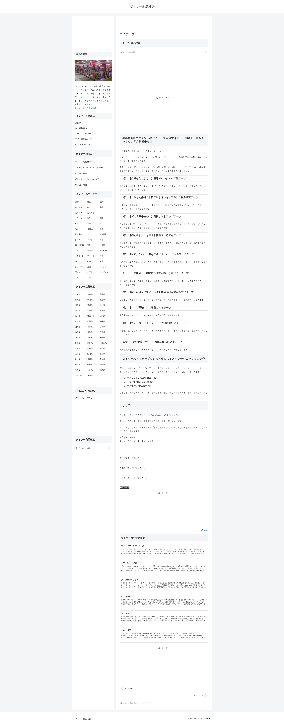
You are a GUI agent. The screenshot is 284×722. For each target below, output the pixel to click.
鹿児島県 (78, 375)
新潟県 (102, 316)
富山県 (77, 321)
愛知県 (90, 332)
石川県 (90, 321)
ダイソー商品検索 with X (86, 108)
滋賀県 (77, 337)
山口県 (90, 354)
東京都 (77, 316)
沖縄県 (90, 375)
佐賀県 (90, 364)
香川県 (77, 359)
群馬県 (77, 310)
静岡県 (77, 332)
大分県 (90, 370)
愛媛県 (90, 359)
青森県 (90, 294)
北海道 (77, 294)
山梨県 (77, 327)
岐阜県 (102, 327)
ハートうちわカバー (84, 162)
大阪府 (102, 337)
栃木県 (102, 305)
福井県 (102, 321)
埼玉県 (90, 310)
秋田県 (90, 300)
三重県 (102, 332)
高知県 (102, 359)
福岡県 (77, 364)
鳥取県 (77, 348)
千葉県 (102, 310)
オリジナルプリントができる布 (89, 167)
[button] (206, 52)
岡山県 (102, 348)
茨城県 (90, 305)
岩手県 (102, 294)
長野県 (90, 327)
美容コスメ (125, 488)
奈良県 (90, 343)
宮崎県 (102, 370)
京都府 (90, 337)
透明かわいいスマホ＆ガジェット (90, 179)
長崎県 (102, 364)
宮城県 (77, 300)
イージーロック (82, 173)
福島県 (77, 305)
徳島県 (102, 354)
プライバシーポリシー (85, 398)
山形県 (102, 300)
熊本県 (77, 370)
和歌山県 (103, 343)
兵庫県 (77, 343)
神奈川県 (90, 316)
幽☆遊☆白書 (81, 185)
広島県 (77, 354)
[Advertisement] (164, 25)
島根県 (90, 348)
